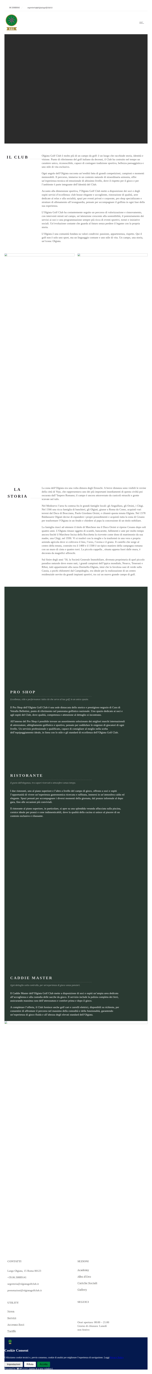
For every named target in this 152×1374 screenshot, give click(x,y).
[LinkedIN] (143, 7)
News (10, 1311)
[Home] (11, 30)
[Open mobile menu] (142, 23)
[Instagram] (136, 7)
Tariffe (11, 1331)
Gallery (82, 1289)
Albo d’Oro (84, 1276)
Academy (83, 1270)
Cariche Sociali (87, 1283)
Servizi (11, 1318)
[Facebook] (129, 7)
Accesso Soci (15, 1324)
